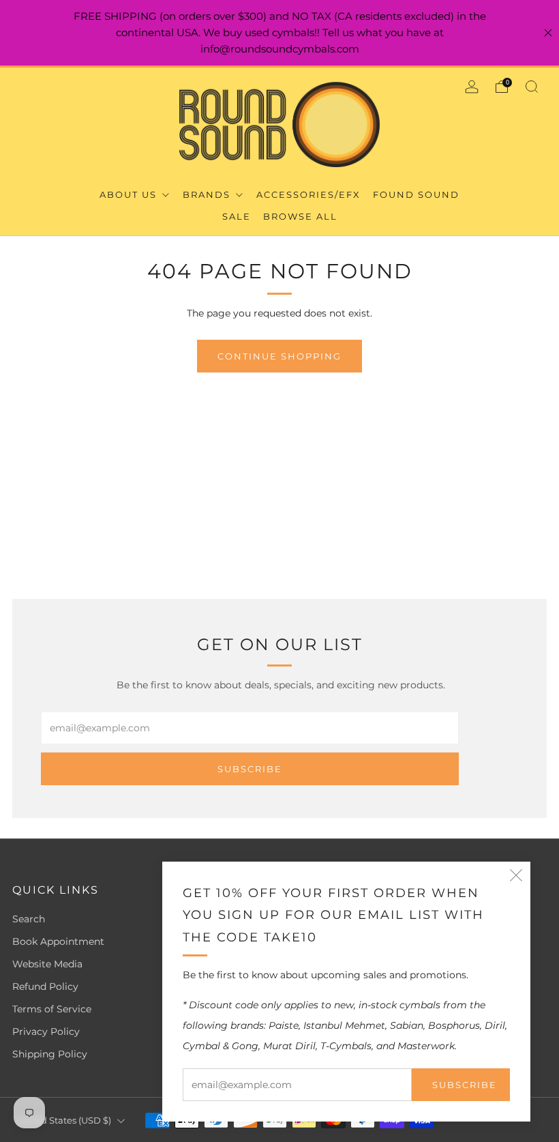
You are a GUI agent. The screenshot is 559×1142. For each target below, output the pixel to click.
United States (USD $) (63, 1120)
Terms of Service (51, 1009)
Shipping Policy (49, 1054)
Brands (208, 194)
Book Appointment (58, 941)
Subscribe (464, 1084)
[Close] (548, 32)
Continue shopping (279, 356)
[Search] (532, 86)
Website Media (47, 964)
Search (28, 919)
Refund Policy (45, 986)
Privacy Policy (46, 1031)
